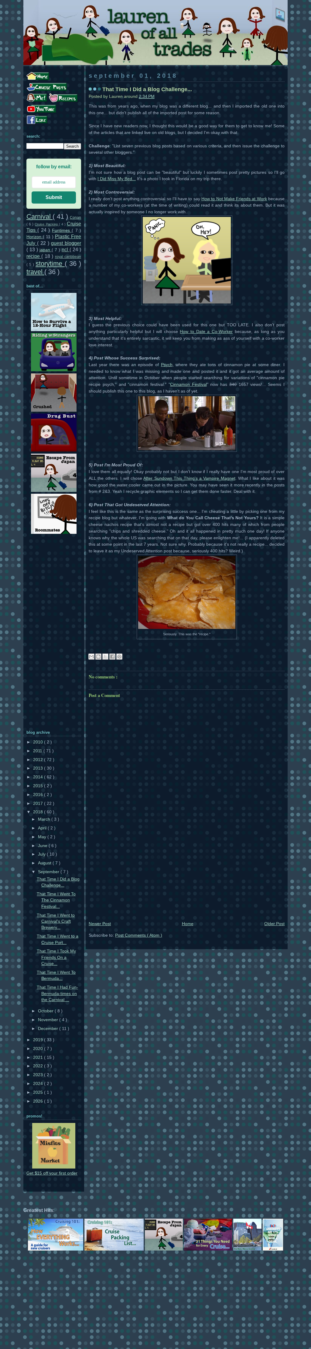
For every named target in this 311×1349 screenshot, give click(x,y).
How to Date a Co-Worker (206, 331)
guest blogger (66, 243)
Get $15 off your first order (51, 1173)
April (43, 828)
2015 (38, 786)
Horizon (34, 237)
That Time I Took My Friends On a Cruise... (56, 957)
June (43, 845)
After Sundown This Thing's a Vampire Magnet (189, 478)
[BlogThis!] (98, 657)
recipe (33, 256)
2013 (38, 768)
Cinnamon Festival (188, 384)
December (48, 1028)
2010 (38, 742)
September (49, 872)
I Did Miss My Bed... (116, 179)
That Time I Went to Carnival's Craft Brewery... (56, 921)
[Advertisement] (187, 874)
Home (187, 924)
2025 (38, 1092)
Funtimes (62, 230)
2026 (38, 1101)
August (45, 863)
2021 (38, 1057)
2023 (38, 1075)
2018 (38, 812)
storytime (50, 263)
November (48, 1020)
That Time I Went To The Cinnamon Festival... (56, 900)
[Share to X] (105, 657)
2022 (38, 1066)
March (44, 819)
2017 (38, 803)
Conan (75, 217)
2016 (38, 794)
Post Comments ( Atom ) (138, 935)
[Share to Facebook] (112, 657)
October (46, 1011)
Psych (167, 364)
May (42, 837)
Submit (54, 197)
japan (45, 250)
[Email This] (91, 657)
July (42, 854)
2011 (38, 751)
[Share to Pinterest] (119, 657)
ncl (66, 249)
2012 (38, 759)
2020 (38, 1048)
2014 (38, 777)
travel (35, 272)
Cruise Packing (47, 224)
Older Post (274, 924)
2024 (38, 1083)
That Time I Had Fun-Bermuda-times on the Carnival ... (57, 993)
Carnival (39, 216)
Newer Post (100, 924)
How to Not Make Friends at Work (234, 199)
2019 (38, 1040)
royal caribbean (68, 257)
